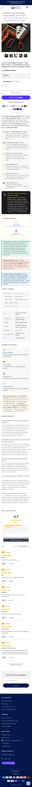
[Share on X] (14, 113)
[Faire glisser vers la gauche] (3, 56)
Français (15, 773)
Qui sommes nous (6, 718)
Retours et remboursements (9, 709)
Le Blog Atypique (6, 746)
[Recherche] (29, 7)
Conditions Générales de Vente (10, 720)
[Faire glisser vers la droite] (28, 56)
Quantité (4, 85)
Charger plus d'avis (16, 664)
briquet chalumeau (9, 411)
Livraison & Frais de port (8, 706)
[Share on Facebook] (11, 113)
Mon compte (5, 704)
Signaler (11, 563)
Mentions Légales (6, 726)
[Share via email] (20, 113)
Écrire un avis (16, 540)
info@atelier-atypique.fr (8, 754)
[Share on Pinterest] (17, 113)
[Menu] (2, 7)
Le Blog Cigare (5, 743)
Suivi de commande (7, 701)
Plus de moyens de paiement (16, 102)
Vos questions (5, 737)
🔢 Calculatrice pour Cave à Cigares (11, 740)
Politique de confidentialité (9, 723)
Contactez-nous (6, 735)
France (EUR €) (15, 771)
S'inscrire (16, 685)
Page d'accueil (7, 13)
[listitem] (16, 2)
